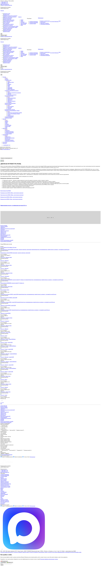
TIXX (1, 490)
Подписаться (32, 456)
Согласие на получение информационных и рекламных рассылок (61, 552)
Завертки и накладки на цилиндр (14, 92)
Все (1, 403)
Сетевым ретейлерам (4, 474)
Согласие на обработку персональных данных (38, 552)
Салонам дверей (3, 476)
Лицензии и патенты (4, 500)
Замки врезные (3, 480)
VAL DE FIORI (3, 492)
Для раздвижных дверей (5, 486)
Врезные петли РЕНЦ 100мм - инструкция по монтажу (11, 197)
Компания (2, 495)
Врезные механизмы (11, 97)
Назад (8, 81)
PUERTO (2, 491)
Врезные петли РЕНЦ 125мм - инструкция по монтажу (11, 199)
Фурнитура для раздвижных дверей (14, 112)
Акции (1, 498)
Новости (2, 496)
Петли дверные (10, 106)
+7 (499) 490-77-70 (4, 2)
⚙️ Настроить (3, 562)
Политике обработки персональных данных (49, 559)
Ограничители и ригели (5, 485)
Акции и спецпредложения (7, 456)
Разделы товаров (3, 225)
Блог (1, 497)
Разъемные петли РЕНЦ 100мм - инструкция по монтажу (11, 192)
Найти (2, 564)
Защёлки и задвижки (4, 481)
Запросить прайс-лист (50, 217)
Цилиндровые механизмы (5, 483)
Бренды (6, 121)
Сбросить (7, 453)
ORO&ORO (2, 493)
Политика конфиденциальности (6, 552)
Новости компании (18, 456)
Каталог (6, 79)
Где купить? (2, 502)
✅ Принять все (10, 562)
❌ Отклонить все (4, 561)
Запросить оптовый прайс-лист (6, 158)
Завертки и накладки (4, 484)
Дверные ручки (10, 82)
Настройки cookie (77, 552)
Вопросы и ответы (4, 499)
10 (3, 402)
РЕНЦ (1, 489)
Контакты (2, 503)
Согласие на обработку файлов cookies (21, 552)
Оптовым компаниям (4, 475)
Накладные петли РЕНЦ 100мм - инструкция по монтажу (12, 194)
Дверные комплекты (4, 482)
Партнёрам (7, 130)
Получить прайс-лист (4, 501)
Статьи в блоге (26, 456)
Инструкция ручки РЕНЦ (5, 190)
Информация (7, 136)
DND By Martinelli (4, 494)
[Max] (24, 549)
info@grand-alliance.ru (4, 4)
